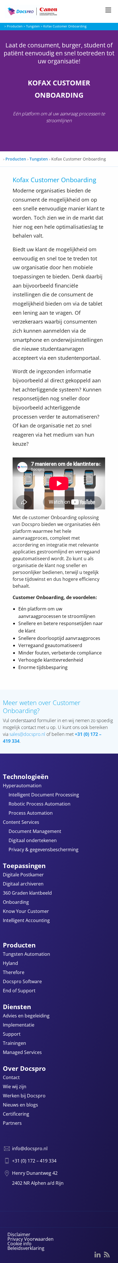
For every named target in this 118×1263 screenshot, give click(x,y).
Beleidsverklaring (25, 1248)
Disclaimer (18, 1234)
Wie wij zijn (14, 1087)
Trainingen (14, 1043)
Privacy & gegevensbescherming (43, 850)
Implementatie (18, 1025)
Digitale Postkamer (23, 875)
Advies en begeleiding (26, 1016)
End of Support (19, 991)
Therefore (13, 972)
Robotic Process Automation (39, 804)
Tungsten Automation (26, 954)
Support (12, 1034)
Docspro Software (22, 982)
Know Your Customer (26, 911)
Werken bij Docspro (24, 1096)
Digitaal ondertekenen (33, 841)
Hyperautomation (22, 786)
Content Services (21, 822)
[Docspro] (43, 11)
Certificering (16, 1114)
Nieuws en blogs (20, 1105)
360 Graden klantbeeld (27, 893)
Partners (12, 1123)
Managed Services (22, 1052)
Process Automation (31, 813)
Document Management (35, 831)
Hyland (10, 963)
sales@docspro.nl (27, 734)
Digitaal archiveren (23, 884)
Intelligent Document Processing (44, 795)
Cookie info (19, 1243)
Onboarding (16, 902)
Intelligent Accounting (26, 920)
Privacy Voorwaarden (30, 1239)
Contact (11, 1078)
